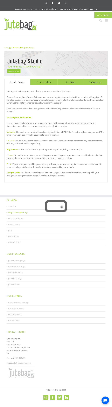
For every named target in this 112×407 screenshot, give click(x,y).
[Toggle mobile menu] (106, 20)
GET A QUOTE (103, 15)
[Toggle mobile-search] (100, 20)
